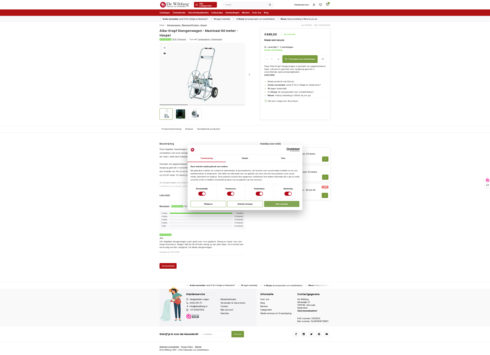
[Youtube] (326, 334)
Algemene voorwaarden (169, 347)
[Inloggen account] (314, 5)
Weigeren (208, 204)
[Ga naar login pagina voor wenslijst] (320, 5)
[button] (249, 74)
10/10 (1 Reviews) (179, 39)
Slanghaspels (216, 39)
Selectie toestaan (245, 204)
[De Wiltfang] (175, 5)
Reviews (189, 129)
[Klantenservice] (210, 294)
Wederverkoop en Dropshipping (275, 313)
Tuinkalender (179, 12)
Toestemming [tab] (207, 158)
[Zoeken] (270, 5)
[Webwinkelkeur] (202, 316)
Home (162, 25)
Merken (246, 12)
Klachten (224, 313)
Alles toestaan (281, 204)
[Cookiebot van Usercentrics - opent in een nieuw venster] (288, 150)
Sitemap (198, 347)
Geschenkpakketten (198, 12)
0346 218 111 (196, 303)
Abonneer (238, 334)
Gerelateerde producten (208, 129)
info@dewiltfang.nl (198, 306)
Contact (224, 306)
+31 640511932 (197, 309)
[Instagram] (304, 334)
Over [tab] (283, 158)
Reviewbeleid (168, 266)
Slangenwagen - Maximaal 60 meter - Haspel (187, 25)
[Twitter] (311, 334)
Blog (266, 12)
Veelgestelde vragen (199, 299)
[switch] (230, 194)
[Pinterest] (319, 334)
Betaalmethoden (228, 299)
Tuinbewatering (204, 39)
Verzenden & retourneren (232, 303)
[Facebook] (296, 334)
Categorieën (266, 309)
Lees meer (269, 74)
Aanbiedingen (232, 12)
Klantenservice (301, 4)
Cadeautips (217, 12)
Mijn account (226, 309)
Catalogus (165, 12)
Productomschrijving (171, 129)
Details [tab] (245, 158)
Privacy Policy (187, 347)
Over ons (256, 12)
